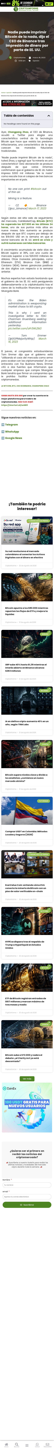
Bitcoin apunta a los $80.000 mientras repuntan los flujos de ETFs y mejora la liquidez (26, 611)
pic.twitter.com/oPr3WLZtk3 (24, 328)
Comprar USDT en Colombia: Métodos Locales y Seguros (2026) (26, 833)
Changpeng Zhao (18, 132)
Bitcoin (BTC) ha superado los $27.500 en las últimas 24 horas (27, 224)
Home (3, 92)
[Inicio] (6, 1444)
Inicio (6, 1447)
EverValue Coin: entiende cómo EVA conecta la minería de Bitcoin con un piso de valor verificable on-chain (25, 888)
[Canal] (37, 1444)
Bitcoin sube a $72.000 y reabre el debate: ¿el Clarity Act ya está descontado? (23, 1058)
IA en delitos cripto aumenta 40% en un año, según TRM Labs (27, 723)
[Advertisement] (27, 472)
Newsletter (48, 1447)
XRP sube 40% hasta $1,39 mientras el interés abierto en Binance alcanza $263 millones (26, 667)
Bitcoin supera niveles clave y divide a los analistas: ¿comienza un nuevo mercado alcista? (26, 778)
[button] (48, 115)
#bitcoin (36, 189)
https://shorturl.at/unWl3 (14, 405)
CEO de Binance (24, 386)
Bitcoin (7, 386)
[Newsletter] (47, 1444)
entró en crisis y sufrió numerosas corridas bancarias (27, 241)
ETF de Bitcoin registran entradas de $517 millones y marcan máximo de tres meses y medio (25, 1001)
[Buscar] (16, 1444)
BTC (14, 386)
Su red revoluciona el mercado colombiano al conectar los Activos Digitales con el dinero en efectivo (25, 554)
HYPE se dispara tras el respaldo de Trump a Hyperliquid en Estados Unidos (24, 944)
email (5, 1191)
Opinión (36, 60)
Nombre (6, 1180)
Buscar (16, 1447)
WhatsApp (12, 431)
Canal (37, 1447)
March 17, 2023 (37, 208)
